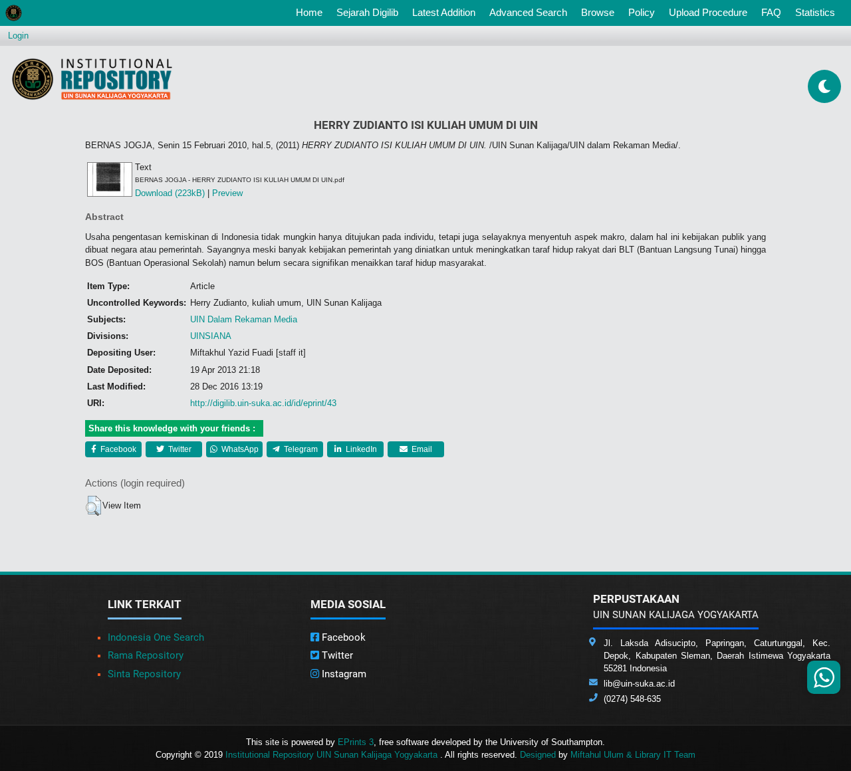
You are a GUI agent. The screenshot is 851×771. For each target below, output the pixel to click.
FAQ (771, 12)
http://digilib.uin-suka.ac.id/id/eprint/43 (263, 403)
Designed (538, 755)
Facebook (117, 449)
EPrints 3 (356, 742)
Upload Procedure (708, 12)
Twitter (178, 449)
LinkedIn (360, 449)
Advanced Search (528, 12)
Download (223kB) (170, 193)
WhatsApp (239, 449)
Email (421, 449)
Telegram (300, 449)
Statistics (815, 12)
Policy (641, 12)
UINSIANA (210, 336)
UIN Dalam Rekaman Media (243, 319)
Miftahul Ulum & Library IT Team (632, 755)
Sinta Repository (144, 674)
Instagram (342, 674)
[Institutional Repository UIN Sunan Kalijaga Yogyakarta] (92, 79)
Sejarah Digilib (367, 12)
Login (18, 36)
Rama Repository (145, 655)
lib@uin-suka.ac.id (639, 684)
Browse (597, 12)
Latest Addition (443, 12)
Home (312, 12)
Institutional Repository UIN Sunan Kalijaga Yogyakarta (332, 755)
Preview (227, 193)
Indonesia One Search (156, 637)
